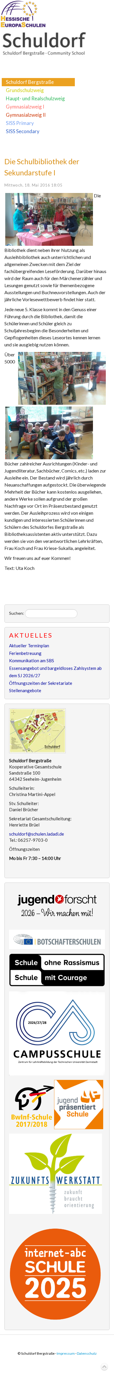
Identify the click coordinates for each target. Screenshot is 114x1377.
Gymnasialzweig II (26, 115)
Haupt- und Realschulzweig (35, 98)
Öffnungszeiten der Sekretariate (40, 683)
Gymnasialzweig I (25, 107)
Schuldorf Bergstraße (30, 82)
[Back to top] (104, 1367)
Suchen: (16, 613)
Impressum (66, 1353)
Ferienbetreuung (25, 653)
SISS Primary (20, 123)
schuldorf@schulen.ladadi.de (36, 833)
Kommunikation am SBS (31, 660)
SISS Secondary (22, 131)
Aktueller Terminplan (29, 645)
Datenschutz (87, 1353)
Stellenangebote (25, 690)
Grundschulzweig (25, 90)
